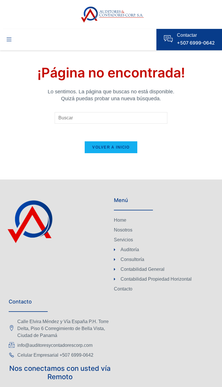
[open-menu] (9, 39)
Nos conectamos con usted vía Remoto (60, 372)
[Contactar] (168, 38)
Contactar (187, 35)
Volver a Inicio (111, 147)
